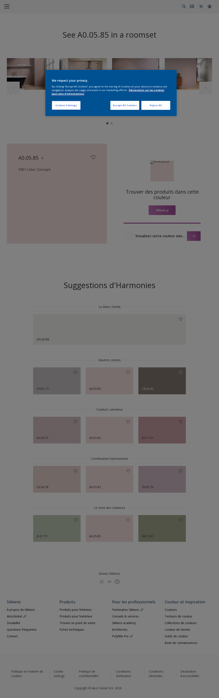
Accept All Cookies (125, 105)
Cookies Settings (66, 105)
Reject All (156, 105)
